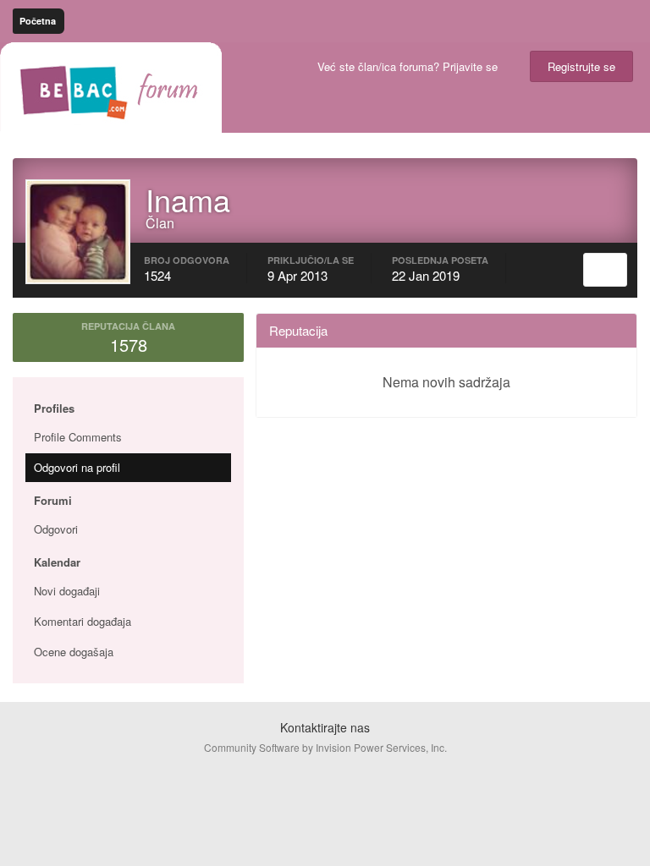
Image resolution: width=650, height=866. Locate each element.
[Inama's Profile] (605, 270)
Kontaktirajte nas (325, 727)
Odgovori (56, 529)
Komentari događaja (82, 621)
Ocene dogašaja (73, 652)
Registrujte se (581, 66)
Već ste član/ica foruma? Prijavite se (410, 66)
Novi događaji (67, 591)
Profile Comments (78, 437)
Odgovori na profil (77, 467)
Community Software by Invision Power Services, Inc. (325, 747)
